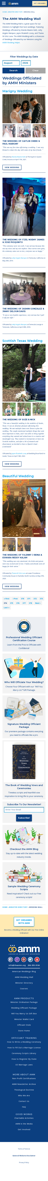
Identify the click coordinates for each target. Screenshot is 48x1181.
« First (6, 598)
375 (11, 603)
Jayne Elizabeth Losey (19, 453)
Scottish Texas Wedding (22, 341)
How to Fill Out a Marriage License (24, 1047)
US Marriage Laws (24, 1064)
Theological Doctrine (24, 1090)
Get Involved (24, 1129)
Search (13, 70)
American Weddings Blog (24, 971)
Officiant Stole (24, 1025)
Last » (6, 607)
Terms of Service (24, 1149)
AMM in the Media (24, 1123)
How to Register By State (24, 1059)
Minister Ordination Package (24, 1002)
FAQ (24, 1107)
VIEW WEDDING (12, 167)
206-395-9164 (34, 965)
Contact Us (24, 1101)
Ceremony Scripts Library (24, 1053)
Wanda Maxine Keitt (18, 157)
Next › (38, 603)
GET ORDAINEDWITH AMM (24, 921)
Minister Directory (15, 12)
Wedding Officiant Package (24, 1008)
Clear (35, 70)
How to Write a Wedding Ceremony (24, 1042)
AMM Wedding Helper (11, 42)
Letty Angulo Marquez (19, 258)
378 (30, 603)
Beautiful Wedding (18, 476)
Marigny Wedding (17, 91)
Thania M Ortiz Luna (19, 573)
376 (17, 603)
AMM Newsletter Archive (24, 1084)
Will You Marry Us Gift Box (24, 1013)
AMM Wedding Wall (24, 977)
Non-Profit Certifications (24, 1078)
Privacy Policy (24, 1162)
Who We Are (24, 1095)
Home (4, 12)
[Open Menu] (4, 4)
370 (22, 598)
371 (28, 598)
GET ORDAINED (40, 3)
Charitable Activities (24, 1118)
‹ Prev (15, 598)
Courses (24, 988)
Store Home (24, 1030)
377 (24, 603)
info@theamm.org (17, 965)
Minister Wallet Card (24, 1019)
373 (41, 598)
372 (35, 598)
